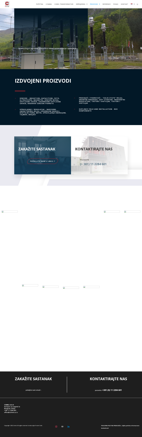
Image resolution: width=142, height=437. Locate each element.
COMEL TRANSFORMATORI (63, 4)
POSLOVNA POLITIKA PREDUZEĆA (111, 425)
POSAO (115, 4)
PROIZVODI (94, 4)
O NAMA (49, 4)
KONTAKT (124, 4)
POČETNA (39, 4)
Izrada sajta (31, 425)
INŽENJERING (80, 4)
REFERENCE (107, 4)
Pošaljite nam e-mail (42, 161)
